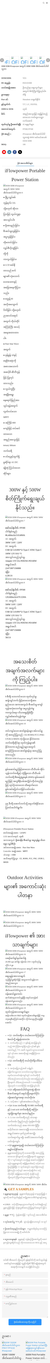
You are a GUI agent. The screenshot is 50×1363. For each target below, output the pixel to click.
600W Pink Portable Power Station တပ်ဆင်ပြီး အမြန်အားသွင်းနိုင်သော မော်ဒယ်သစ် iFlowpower (36, 1357)
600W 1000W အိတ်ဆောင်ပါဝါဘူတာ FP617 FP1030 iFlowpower (11, 1357)
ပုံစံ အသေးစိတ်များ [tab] (25, 163)
